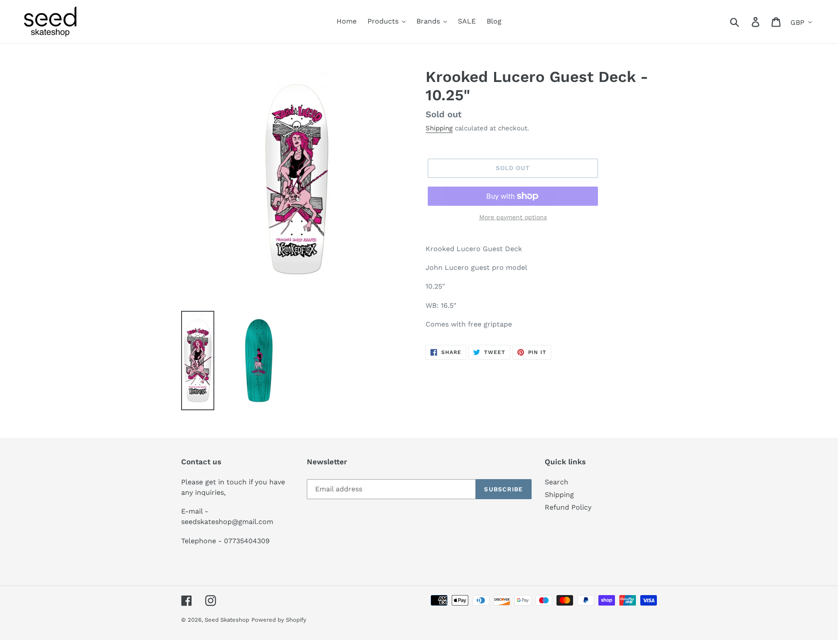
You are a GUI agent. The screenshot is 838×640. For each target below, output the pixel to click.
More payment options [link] (513, 217)
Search (556, 482)
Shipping (439, 128)
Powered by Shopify (278, 619)
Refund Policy (568, 507)
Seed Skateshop (227, 619)
